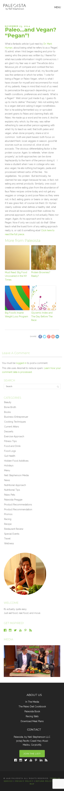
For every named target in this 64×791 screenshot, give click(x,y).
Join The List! (32, 753)
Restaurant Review (13, 529)
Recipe (7, 524)
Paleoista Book (32, 711)
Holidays (8, 465)
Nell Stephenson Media (16, 475)
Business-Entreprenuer (16, 417)
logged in (21, 363)
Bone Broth (10, 407)
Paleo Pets (9, 494)
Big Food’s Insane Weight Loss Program (16, 314)
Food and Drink (12, 446)
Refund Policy (44, 781)
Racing (7, 519)
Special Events (11, 534)
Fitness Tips (10, 441)
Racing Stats (32, 716)
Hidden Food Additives (16, 460)
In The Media (32, 701)
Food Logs (10, 451)
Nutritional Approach (15, 485)
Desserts (8, 431)
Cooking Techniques (15, 421)
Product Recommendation (18, 509)
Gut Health (9, 456)
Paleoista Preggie (13, 499)
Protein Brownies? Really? (40, 274)
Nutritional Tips (12, 490)
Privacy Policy (24, 781)
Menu (7, 470)
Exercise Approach (14, 436)
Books (7, 412)
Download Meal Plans (32, 721)
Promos (8, 514)
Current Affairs (11, 426)
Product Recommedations (18, 504)
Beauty (7, 402)
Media (8, 639)
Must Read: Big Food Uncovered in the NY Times (16, 276)
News (7, 480)
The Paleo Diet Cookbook (32, 706)
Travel (7, 538)
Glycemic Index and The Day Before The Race (42, 316)
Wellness (9, 543)
